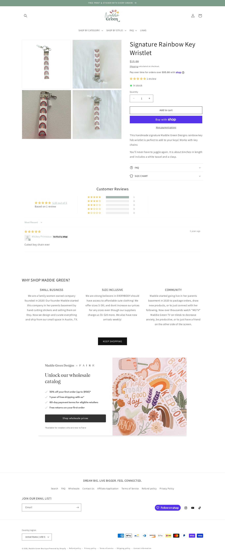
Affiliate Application (108, 488)
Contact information (142, 548)
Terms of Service (130, 488)
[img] (33, 231)
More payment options (166, 127)
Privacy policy (90, 548)
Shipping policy (123, 548)
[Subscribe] (77, 507)
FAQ (63, 488)
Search (54, 488)
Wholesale (73, 488)
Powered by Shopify (57, 548)
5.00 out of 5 (59, 203)
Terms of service (106, 548)
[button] (25, 15)
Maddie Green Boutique (39, 548)
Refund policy (149, 488)
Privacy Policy (167, 488)
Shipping (134, 66)
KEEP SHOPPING (112, 341)
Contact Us (88, 488)
